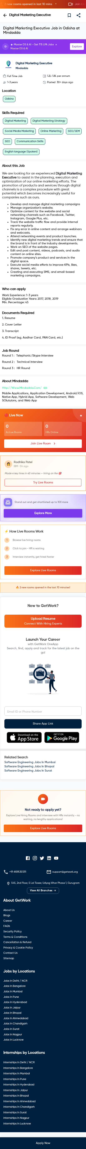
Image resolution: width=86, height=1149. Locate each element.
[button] (43, 4)
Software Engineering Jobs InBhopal (29, 766)
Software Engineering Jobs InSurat (28, 770)
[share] (78, 15)
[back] (5, 15)
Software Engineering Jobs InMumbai (30, 762)
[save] (69, 15)
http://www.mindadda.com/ (22, 387)
